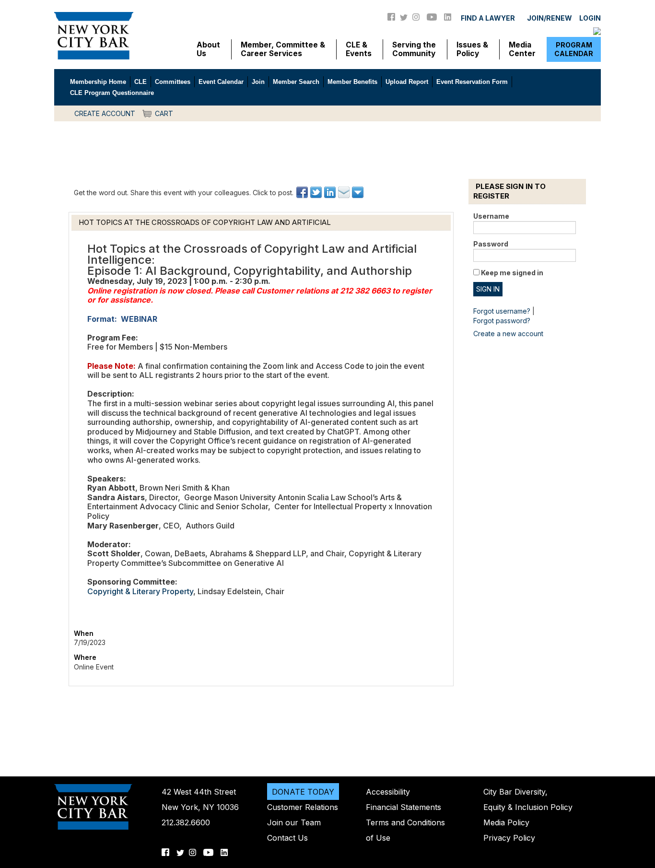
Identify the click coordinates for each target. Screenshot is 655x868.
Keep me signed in (512, 273)
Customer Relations (302, 807)
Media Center (522, 49)
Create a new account (508, 333)
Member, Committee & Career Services (283, 49)
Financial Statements (403, 807)
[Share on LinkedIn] (330, 192)
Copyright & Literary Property (140, 591)
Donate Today (303, 792)
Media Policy (506, 822)
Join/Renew (549, 18)
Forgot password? (501, 321)
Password (490, 244)
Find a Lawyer (488, 18)
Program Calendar (573, 49)
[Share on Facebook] (302, 192)
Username (491, 216)
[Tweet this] (316, 192)
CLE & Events (359, 49)
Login (590, 18)
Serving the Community (414, 49)
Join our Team (294, 822)
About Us (208, 49)
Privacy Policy (509, 838)
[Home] (93, 35)
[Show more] (358, 192)
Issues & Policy (472, 49)
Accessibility (388, 792)
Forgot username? (501, 311)
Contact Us (287, 838)
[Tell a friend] (344, 192)
